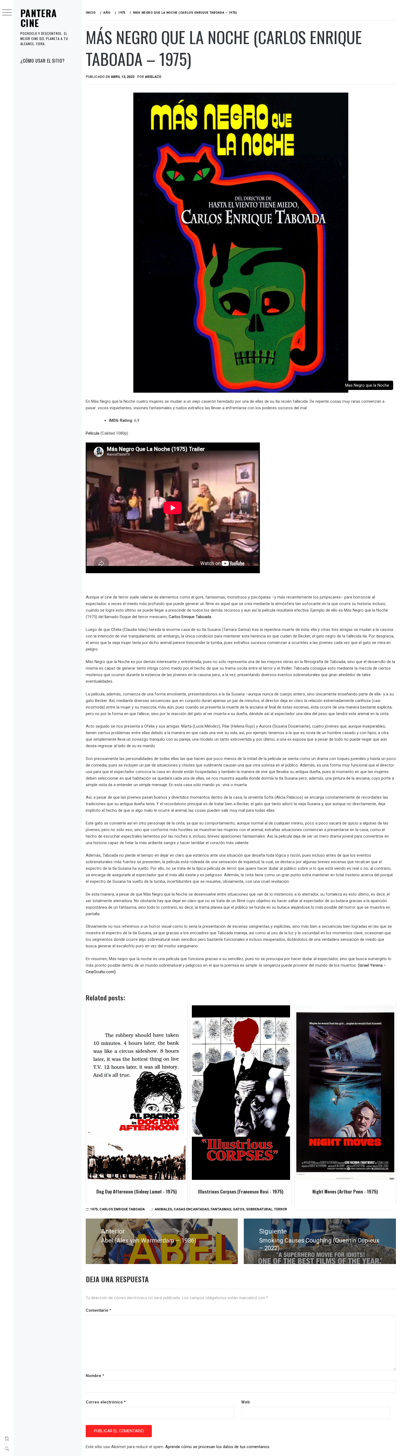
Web (245, 1402)
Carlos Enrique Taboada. (190, 616)
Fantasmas (221, 1209)
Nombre (95, 1375)
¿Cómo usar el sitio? (42, 60)
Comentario (98, 1310)
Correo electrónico (106, 1402)
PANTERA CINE (38, 18)
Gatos (238, 1209)
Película (92, 433)
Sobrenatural (259, 1209)
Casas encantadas (191, 1209)
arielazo (153, 77)
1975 (94, 1209)
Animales (163, 1209)
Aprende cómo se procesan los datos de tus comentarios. (217, 1446)
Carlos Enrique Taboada (122, 1209)
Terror (280, 1209)
